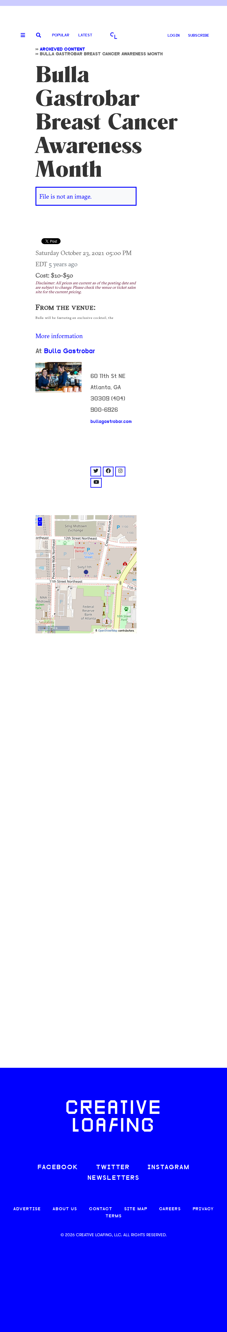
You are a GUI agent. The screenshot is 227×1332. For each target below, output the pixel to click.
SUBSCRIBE (198, 36)
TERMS (114, 1216)
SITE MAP (135, 1209)
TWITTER (113, 1167)
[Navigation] (21, 35)
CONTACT (100, 1209)
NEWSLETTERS (113, 1178)
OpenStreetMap (107, 631)
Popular (60, 35)
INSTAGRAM (168, 1167)
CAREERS (170, 1209)
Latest (85, 35)
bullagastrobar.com (111, 421)
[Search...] (38, 35)
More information (59, 336)
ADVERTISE (27, 1209)
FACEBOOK (58, 1167)
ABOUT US (65, 1209)
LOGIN (174, 36)
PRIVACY (203, 1209)
